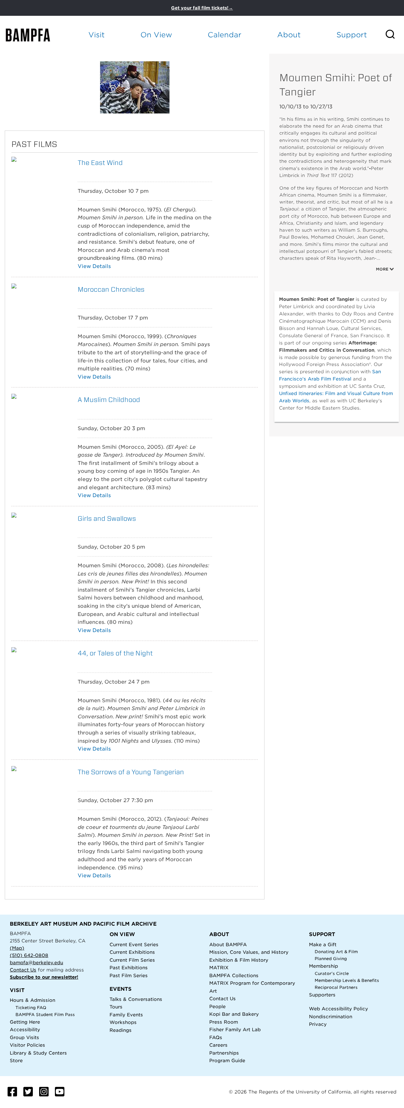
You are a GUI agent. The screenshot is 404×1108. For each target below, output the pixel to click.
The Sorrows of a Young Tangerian (131, 772)
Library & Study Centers (38, 1053)
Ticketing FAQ (30, 1007)
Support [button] (351, 34)
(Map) (17, 948)
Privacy (318, 1024)
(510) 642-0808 (29, 955)
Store (16, 1060)
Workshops (123, 1022)
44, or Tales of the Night (115, 653)
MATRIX (219, 967)
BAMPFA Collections (233, 975)
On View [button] (156, 34)
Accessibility (25, 1029)
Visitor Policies (27, 1045)
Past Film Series (129, 975)
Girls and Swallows (107, 518)
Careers (218, 1045)
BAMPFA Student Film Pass (45, 1014)
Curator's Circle (332, 973)
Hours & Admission (32, 1000)
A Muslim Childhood (109, 400)
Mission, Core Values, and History (248, 952)
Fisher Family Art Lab (235, 1029)
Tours (116, 1006)
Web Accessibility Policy (338, 1008)
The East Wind (100, 163)
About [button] (289, 34)
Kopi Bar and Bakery (234, 1014)
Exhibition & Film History (238, 960)
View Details (94, 266)
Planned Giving (331, 958)
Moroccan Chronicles (111, 289)
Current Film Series (132, 960)
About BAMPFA (228, 944)
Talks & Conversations (136, 999)
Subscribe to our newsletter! (44, 977)
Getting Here (25, 1022)
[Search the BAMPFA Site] (394, 35)
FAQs (215, 1037)
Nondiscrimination (330, 1016)
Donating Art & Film (336, 951)
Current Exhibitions (132, 952)
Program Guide (227, 1060)
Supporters (322, 994)
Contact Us (23, 969)
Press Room (223, 1022)
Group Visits (24, 1037)
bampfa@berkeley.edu (36, 962)
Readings (121, 1030)
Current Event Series (134, 944)
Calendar (224, 34)
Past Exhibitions (129, 967)
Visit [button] (96, 34)
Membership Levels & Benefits (347, 980)
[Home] (33, 35)
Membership (323, 966)
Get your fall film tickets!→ (202, 7)
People (217, 1006)
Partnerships (224, 1053)
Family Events (126, 1014)
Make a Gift (322, 944)
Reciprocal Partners (336, 987)
